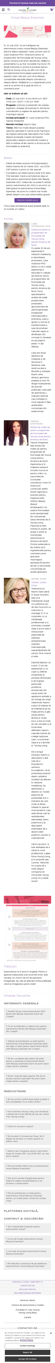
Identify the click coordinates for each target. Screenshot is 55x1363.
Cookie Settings (27, 1346)
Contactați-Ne (27, 1286)
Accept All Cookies (27, 1359)
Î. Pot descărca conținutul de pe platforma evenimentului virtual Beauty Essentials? (26, 1265)
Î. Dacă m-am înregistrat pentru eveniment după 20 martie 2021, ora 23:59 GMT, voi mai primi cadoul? (27, 1153)
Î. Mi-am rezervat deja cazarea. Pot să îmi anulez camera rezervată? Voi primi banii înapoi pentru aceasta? (26, 1078)
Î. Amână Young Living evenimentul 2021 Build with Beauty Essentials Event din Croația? (25, 1014)
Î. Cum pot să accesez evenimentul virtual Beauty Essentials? (26, 1252)
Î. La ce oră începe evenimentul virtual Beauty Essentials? (24, 1240)
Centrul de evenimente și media (28, 1305)
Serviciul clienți (27, 1300)
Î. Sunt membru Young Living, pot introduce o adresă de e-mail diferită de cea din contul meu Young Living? (27, 1114)
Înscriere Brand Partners (27, 1293)
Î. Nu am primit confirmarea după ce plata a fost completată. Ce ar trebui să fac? (27, 1100)
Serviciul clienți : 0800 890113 (28, 1282)
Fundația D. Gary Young (27, 1310)
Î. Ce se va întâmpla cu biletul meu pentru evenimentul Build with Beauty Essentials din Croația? (26, 1028)
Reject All (27, 1352)
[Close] (51, 1333)
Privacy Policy (26, 1340)
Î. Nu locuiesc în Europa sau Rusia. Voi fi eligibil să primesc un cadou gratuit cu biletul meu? (25, 1138)
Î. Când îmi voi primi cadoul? (19, 1126)
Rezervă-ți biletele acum (27, 200)
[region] (27, 1346)
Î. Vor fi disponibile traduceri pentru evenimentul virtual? (23, 1228)
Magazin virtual (27, 1289)
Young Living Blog (27, 1313)
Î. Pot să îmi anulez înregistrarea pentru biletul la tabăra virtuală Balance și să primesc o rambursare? (25, 1180)
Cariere (27, 1317)
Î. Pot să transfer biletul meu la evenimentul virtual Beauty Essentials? (27, 1167)
